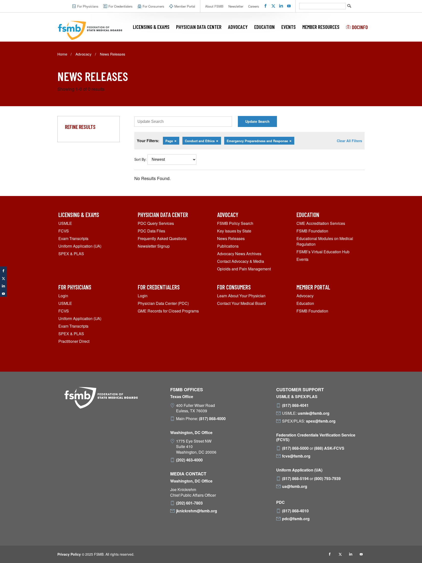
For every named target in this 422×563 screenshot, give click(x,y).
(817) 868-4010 (295, 511)
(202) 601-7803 (189, 503)
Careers (253, 6)
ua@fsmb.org (294, 486)
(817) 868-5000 (295, 448)
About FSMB (214, 6)
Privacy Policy (69, 554)
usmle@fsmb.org (313, 413)
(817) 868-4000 (212, 418)
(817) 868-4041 (295, 405)
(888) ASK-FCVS (329, 448)
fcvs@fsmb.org (296, 456)
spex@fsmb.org (321, 421)
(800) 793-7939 (327, 478)
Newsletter (235, 6)
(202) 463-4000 (189, 460)
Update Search (257, 121)
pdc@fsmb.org (296, 518)
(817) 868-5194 (295, 478)
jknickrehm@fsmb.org (196, 511)
